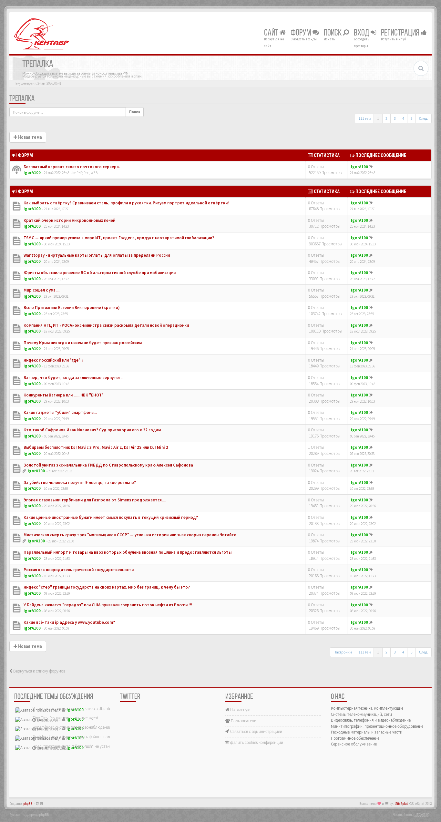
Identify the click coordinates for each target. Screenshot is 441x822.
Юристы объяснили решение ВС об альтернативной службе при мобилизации (99, 272)
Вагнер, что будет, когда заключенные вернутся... (73, 377)
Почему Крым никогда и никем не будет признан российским (82, 342)
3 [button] (395, 118)
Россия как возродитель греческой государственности (78, 569)
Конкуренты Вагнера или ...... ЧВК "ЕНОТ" (63, 395)
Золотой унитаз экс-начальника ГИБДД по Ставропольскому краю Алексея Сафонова (108, 465)
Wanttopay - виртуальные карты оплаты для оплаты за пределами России (96, 255)
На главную (239, 710)
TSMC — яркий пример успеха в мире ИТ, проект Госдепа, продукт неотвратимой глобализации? (118, 238)
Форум (302, 33)
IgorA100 (32, 172)
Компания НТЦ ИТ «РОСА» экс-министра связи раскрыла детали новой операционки (106, 325)
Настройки (342, 652)
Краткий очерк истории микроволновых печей (69, 220)
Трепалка (22, 99)
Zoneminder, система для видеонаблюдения (72, 727)
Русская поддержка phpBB (29, 814)
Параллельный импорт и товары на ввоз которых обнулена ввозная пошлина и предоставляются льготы (127, 552)
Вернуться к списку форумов (38, 671)
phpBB (27, 804)
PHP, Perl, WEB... (88, 172)
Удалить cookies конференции (256, 742)
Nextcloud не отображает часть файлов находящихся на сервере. (90, 736)
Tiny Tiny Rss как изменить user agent (65, 718)
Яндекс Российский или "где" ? (53, 360)
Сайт (272, 33)
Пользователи (243, 721)
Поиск (333, 33)
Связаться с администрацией (255, 731)
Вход (362, 33)
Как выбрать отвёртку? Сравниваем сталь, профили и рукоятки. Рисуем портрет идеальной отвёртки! (126, 203)
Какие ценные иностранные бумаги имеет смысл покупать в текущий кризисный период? (110, 517)
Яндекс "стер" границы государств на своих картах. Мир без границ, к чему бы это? (106, 587)
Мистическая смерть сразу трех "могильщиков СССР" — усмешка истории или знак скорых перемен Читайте (129, 535)
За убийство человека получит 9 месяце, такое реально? (79, 482)
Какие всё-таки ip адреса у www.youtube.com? (69, 622)
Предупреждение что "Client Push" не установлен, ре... (81, 746)
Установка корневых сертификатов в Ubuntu (72, 708)
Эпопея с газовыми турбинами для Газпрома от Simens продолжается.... (94, 500)
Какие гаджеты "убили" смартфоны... (60, 412)
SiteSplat (401, 804)
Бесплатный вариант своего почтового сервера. (71, 167)
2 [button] (386, 118)
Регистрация (401, 33)
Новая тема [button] (29, 137)
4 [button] (403, 118)
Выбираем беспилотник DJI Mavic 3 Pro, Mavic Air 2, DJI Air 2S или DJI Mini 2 (95, 447)
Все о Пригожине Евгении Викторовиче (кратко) (71, 307)
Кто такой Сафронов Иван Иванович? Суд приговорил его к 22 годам (92, 430)
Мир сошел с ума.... (41, 290)
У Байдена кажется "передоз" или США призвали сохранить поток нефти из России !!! (107, 605)
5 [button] (412, 118)
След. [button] (423, 118)
